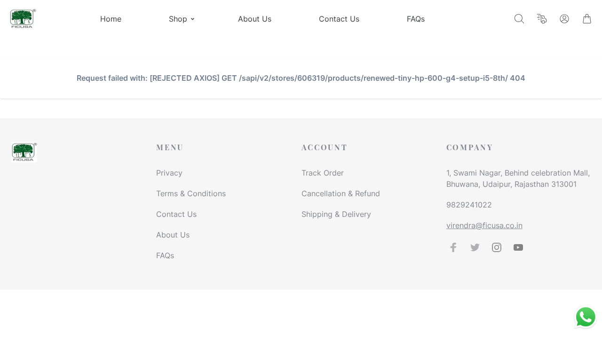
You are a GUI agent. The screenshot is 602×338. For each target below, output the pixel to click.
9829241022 (469, 204)
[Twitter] (475, 247)
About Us (173, 234)
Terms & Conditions (191, 193)
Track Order (322, 172)
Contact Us (176, 214)
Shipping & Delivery (336, 214)
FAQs (165, 255)
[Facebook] (453, 247)
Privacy (169, 172)
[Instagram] (497, 247)
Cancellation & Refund (340, 193)
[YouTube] (518, 247)
